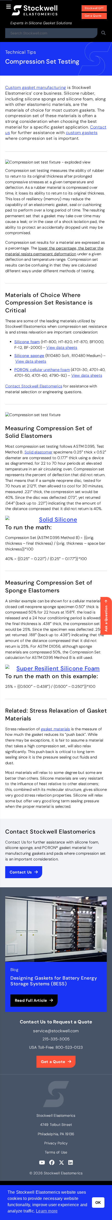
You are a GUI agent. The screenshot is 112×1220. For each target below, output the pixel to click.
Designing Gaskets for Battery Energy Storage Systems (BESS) (53, 981)
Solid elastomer (38, 452)
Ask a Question (106, 618)
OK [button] (98, 1202)
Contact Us (21, 872)
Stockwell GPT (94, 8)
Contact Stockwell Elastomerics (33, 386)
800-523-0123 (69, 1047)
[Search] (103, 33)
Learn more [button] (47, 1211)
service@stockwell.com (56, 1031)
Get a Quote (93, 15)
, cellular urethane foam (42, 369)
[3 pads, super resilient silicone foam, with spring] (56, 668)
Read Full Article (31, 1000)
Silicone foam (27, 341)
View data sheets (61, 347)
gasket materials (55, 729)
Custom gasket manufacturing (35, 87)
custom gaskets (82, 132)
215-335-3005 (56, 1039)
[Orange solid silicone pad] (56, 520)
